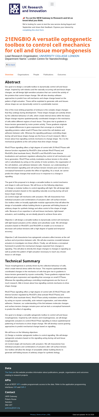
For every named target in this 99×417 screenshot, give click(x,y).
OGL (49, 415)
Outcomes (62, 75)
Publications (48, 75)
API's (19, 384)
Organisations (23, 75)
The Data (9, 372)
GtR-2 (23, 387)
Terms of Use (41, 415)
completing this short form (33, 30)
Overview (9, 75)
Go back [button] (11, 65)
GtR (15, 387)
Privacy (32, 415)
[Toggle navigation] (52, 4)
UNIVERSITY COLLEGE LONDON (59, 56)
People (36, 75)
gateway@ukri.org (12, 408)
